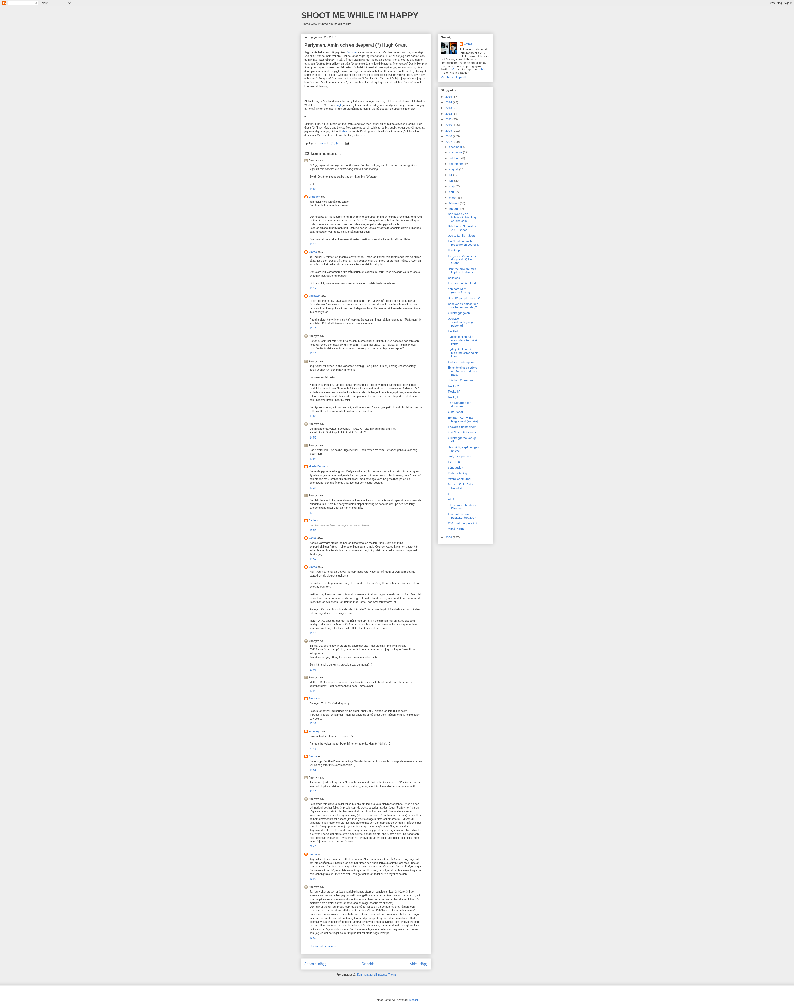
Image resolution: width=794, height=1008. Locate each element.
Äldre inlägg (419, 964)
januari (454, 208)
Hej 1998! (454, 462)
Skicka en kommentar (323, 946)
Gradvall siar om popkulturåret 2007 (462, 515)
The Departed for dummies (459, 404)
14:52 (313, 938)
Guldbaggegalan (459, 313)
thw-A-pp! (454, 250)
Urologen (314, 196)
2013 (449, 107)
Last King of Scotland (462, 283)
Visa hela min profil (453, 77)
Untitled (453, 331)
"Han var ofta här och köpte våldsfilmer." (462, 270)
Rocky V (453, 386)
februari (454, 203)
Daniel (313, 520)
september (456, 163)
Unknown (314, 295)
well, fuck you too (459, 456)
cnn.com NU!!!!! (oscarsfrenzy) (459, 290)
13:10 (313, 244)
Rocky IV (454, 391)
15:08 (313, 458)
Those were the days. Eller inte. (462, 506)
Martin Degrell (317, 466)
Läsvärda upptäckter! (462, 426)
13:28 (313, 353)
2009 (449, 130)
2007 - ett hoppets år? (462, 523)
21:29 (313, 791)
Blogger (413, 999)
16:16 (313, 633)
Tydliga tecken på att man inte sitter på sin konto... (463, 340)
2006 (449, 537)
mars (452, 197)
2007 (449, 141)
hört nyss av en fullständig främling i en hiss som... (462, 217)
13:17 (313, 288)
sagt (338, 105)
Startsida (368, 964)
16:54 (313, 770)
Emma (313, 252)
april (452, 191)
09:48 (313, 846)
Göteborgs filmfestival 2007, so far (462, 228)
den (344, 131)
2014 (449, 102)
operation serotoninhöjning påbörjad (460, 322)
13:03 (313, 189)
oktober (454, 158)
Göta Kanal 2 (456, 411)
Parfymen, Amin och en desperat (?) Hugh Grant (463, 259)
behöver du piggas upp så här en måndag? (463, 305)
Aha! (451, 499)
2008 (449, 136)
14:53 (313, 437)
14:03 (313, 416)
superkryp (315, 731)
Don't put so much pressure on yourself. (463, 242)
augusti (454, 169)
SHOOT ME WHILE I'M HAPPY (360, 15)
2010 (449, 124)
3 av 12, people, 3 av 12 (464, 298)
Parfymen (352, 52)
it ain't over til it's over (462, 432)
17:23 (313, 691)
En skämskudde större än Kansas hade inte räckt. (463, 371)
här (453, 69)
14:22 (313, 879)
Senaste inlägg (315, 964)
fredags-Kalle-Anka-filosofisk (461, 486)
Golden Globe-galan (461, 362)
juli (451, 175)
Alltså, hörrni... (457, 528)
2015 (449, 96)
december (456, 146)
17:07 (313, 669)
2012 (449, 113)
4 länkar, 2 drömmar (461, 380)
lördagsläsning (457, 473)
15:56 (313, 530)
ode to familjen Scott (461, 235)
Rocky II (453, 397)
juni (451, 180)
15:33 (313, 487)
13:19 (313, 328)
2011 (448, 119)
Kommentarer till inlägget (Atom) (376, 974)
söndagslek (455, 467)
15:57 (313, 559)
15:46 (313, 512)
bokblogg (454, 277)
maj (451, 186)
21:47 (313, 748)
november (456, 152)
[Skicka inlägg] (347, 143)
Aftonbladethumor (459, 479)
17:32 (313, 723)
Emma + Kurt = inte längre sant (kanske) (463, 419)
